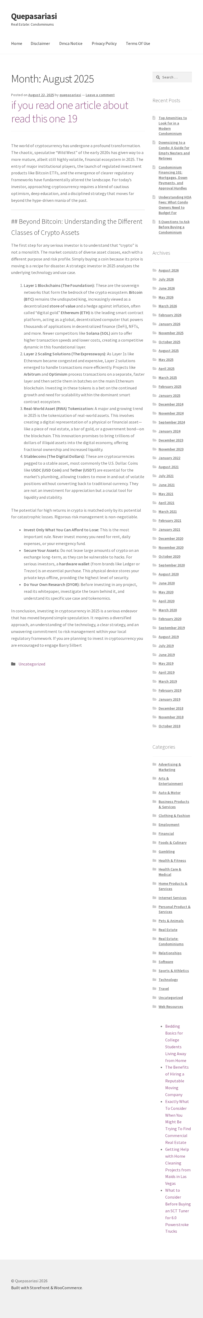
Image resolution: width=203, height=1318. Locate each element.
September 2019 (172, 627)
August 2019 (169, 636)
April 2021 (166, 502)
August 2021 (169, 466)
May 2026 (166, 297)
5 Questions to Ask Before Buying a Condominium (174, 227)
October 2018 (169, 726)
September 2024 (172, 422)
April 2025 (166, 368)
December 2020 (171, 538)
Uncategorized (32, 664)
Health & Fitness (172, 860)
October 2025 (169, 341)
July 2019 (166, 645)
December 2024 (171, 404)
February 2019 (170, 690)
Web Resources (171, 1006)
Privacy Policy (104, 43)
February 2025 (170, 386)
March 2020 (168, 610)
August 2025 (169, 350)
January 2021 (169, 529)
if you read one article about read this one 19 (69, 111)
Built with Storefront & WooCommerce (46, 1287)
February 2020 (170, 618)
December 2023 (171, 440)
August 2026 (169, 270)
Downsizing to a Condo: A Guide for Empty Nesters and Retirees (174, 150)
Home (16, 43)
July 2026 (166, 279)
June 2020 (167, 583)
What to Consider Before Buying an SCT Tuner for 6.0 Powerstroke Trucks (178, 1210)
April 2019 (166, 672)
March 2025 (168, 377)
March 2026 (168, 306)
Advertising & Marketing (170, 767)
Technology (168, 979)
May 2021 (166, 493)
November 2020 (171, 547)
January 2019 (169, 699)
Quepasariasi (34, 16)
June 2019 (167, 654)
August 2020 (169, 574)
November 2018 (171, 717)
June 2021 (167, 484)
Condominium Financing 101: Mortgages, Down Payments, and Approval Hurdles (173, 177)
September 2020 (172, 565)
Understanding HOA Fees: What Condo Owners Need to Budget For (175, 205)
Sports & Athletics (174, 970)
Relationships (170, 953)
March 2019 (168, 681)
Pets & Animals (171, 920)
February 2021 (170, 520)
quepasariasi (70, 94)
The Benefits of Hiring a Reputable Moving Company (177, 1080)
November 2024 (171, 413)
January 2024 (169, 431)
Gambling (167, 851)
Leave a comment (100, 94)
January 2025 (169, 395)
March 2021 (168, 511)
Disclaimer (40, 43)
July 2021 (166, 475)
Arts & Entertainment (171, 781)
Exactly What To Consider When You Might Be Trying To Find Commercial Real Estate (178, 1122)
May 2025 (166, 359)
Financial (166, 833)
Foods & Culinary (173, 842)
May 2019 (166, 663)
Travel (164, 988)
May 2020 (166, 592)
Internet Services (173, 897)
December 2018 (171, 708)
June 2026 (167, 288)
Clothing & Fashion (174, 815)
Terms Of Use (138, 43)
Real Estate (168, 929)
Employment (169, 824)
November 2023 (171, 449)
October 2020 (169, 556)
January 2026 (169, 324)
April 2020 (166, 601)
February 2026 (170, 315)
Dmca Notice (70, 43)
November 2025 (171, 332)
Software (166, 961)
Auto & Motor (170, 792)
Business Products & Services (174, 804)
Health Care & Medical (170, 872)
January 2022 (169, 457)
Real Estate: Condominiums (171, 941)
